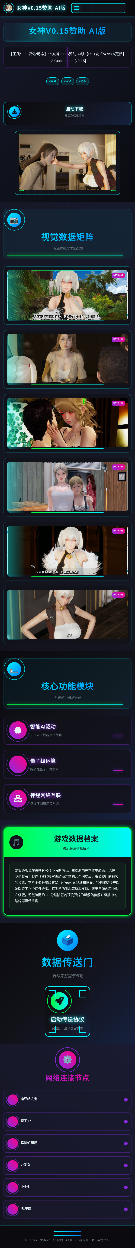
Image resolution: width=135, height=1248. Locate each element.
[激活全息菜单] (98, 8)
